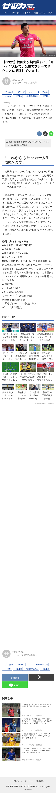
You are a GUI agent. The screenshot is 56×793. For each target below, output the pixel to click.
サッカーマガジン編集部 (24, 82)
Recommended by (41, 403)
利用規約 (40, 781)
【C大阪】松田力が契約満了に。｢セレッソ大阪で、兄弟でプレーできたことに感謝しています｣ (28, 66)
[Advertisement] (28, 525)
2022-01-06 (17, 80)
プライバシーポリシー (22, 781)
